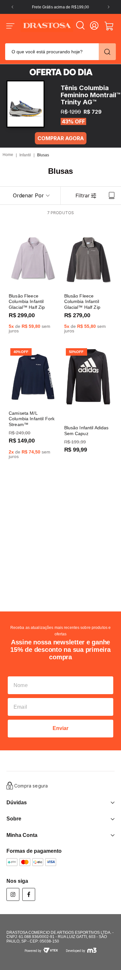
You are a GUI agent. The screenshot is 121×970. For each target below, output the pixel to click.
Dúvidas (16, 802)
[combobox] (60, 51)
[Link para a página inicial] (8, 155)
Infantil (25, 155)
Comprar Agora (60, 138)
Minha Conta (21, 835)
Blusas (43, 155)
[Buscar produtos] (107, 51)
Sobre (13, 818)
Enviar (61, 728)
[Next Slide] (109, 7)
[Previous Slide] (12, 7)
